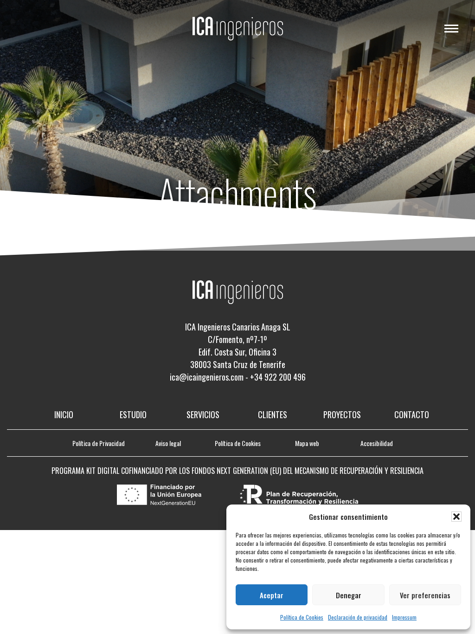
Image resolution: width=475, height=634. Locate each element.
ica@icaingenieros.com (207, 377)
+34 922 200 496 (278, 377)
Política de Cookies (301, 617)
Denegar (348, 595)
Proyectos (342, 414)
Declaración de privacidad (357, 617)
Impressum (404, 617)
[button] (456, 516)
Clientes (272, 414)
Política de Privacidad (98, 443)
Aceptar (271, 595)
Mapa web (307, 443)
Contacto (411, 414)
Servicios (202, 414)
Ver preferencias (425, 595)
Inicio (63, 414)
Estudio (133, 414)
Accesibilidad (376, 443)
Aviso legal (168, 443)
